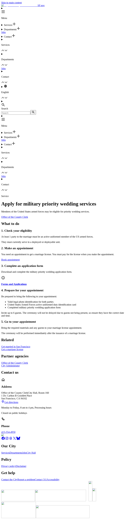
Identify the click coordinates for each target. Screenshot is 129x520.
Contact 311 (41, 479)
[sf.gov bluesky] (18, 439)
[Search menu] (64, 103)
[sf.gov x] (14, 439)
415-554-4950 (8, 432)
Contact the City (9, 479)
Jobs (3, 32)
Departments (16, 452)
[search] (33, 112)
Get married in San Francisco (15, 346)
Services (5, 452)
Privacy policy (8, 466)
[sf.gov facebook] (3, 439)
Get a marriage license (12, 349)
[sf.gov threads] (11, 439)
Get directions (11, 402)
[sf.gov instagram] (7, 439)
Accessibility (53, 479)
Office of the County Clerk (14, 217)
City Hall (31, 452)
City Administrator (10, 365)
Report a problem (26, 479)
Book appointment (10, 259)
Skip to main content (11, 2)
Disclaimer (21, 466)
